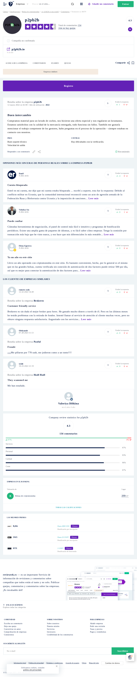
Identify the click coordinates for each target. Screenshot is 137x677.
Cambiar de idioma (112, 663)
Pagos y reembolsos (98, 632)
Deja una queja (10, 626)
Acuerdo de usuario (72, 663)
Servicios (51, 629)
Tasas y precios (96, 629)
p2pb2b (38, 102)
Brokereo (39, 300)
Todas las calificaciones (68, 507)
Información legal (20, 663)
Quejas (67, 63)
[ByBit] (9, 526)
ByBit (15, 526)
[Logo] (12, 24)
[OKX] (9, 537)
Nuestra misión (53, 626)
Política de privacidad (36, 663)
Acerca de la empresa (16, 63)
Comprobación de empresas (15, 632)
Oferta (84, 663)
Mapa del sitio (94, 663)
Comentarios (39, 63)
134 (79, 25)
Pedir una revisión (97, 626)
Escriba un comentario (13, 623)
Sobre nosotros (53, 623)
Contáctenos (9, 635)
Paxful (37, 341)
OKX (15, 537)
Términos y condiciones (54, 663)
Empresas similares (50, 72)
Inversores (51, 632)
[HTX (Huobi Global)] (9, 548)
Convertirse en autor (12, 629)
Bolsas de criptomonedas (30, 12)
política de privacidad (32, 670)
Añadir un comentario (103, 4)
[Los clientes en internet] (12, 4)
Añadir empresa (96, 623)
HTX (15, 548)
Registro (68, 86)
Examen (55, 63)
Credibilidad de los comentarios (60, 635)
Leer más (93, 198)
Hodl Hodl (39, 374)
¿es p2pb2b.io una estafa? (50, 12)
